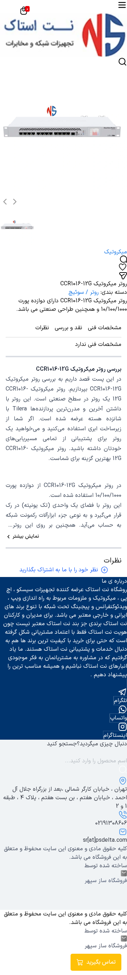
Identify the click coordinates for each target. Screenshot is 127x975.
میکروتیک (115, 252)
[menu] (122, 5)
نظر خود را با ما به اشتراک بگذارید (58, 570)
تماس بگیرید (101, 962)
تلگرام (120, 700)
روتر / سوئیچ (83, 292)
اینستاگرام (115, 735)
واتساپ (118, 718)
